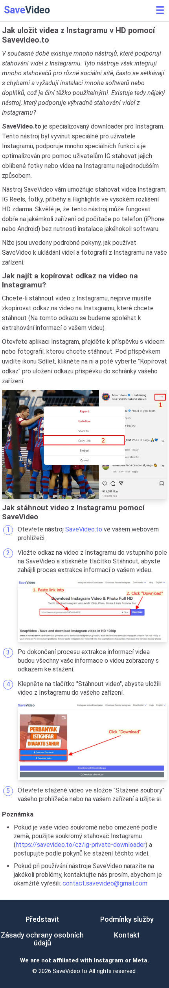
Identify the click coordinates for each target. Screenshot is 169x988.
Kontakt (127, 935)
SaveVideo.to (83, 529)
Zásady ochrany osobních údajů (42, 939)
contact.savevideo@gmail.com (104, 883)
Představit (42, 919)
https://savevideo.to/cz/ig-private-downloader (80, 844)
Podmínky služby (127, 919)
